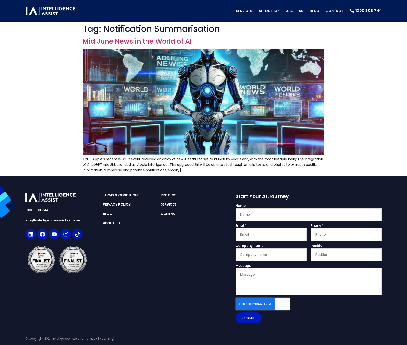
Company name (249, 245)
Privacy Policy (117, 204)
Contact (334, 10)
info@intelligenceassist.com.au (52, 220)
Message (243, 265)
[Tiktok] (77, 234)
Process (168, 195)
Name (241, 205)
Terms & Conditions (121, 195)
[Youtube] (54, 234)
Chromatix (89, 339)
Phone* (317, 225)
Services (244, 10)
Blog (314, 10)
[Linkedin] (30, 234)
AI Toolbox (269, 10)
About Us (295, 10)
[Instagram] (65, 234)
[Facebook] (42, 234)
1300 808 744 (37, 210)
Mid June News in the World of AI (137, 41)
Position (318, 245)
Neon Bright (108, 339)
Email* (241, 225)
